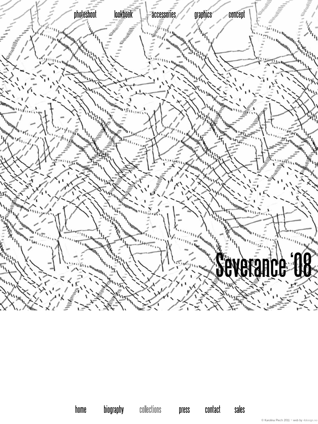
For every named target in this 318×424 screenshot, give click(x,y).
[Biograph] (113, 410)
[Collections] (151, 410)
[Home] (80, 410)
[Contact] (214, 410)
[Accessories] (164, 14)
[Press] (185, 410)
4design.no (310, 420)
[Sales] (240, 410)
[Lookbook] (121, 14)
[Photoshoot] (83, 14)
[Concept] (235, 14)
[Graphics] (202, 14)
